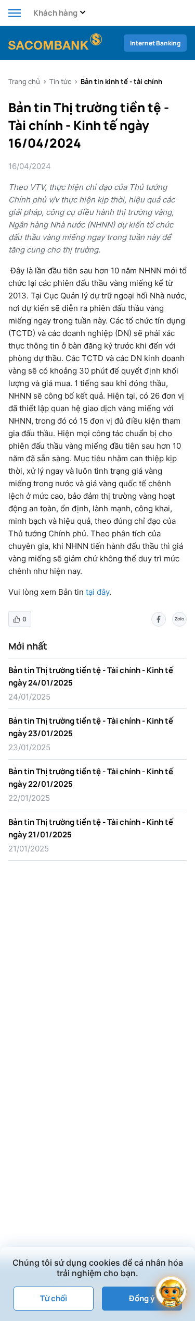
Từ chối (53, 1298)
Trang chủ (24, 81)
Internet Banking (155, 43)
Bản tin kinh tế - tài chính (121, 81)
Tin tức (60, 81)
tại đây (97, 592)
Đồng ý (141, 1298)
